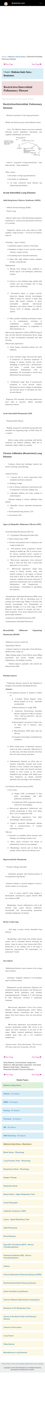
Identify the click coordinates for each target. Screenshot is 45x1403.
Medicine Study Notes (17, 57)
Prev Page (9, 64)
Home (4, 57)
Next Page (36, 64)
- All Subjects (10, 1127)
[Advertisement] (22, 31)
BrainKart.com (18, 3)
